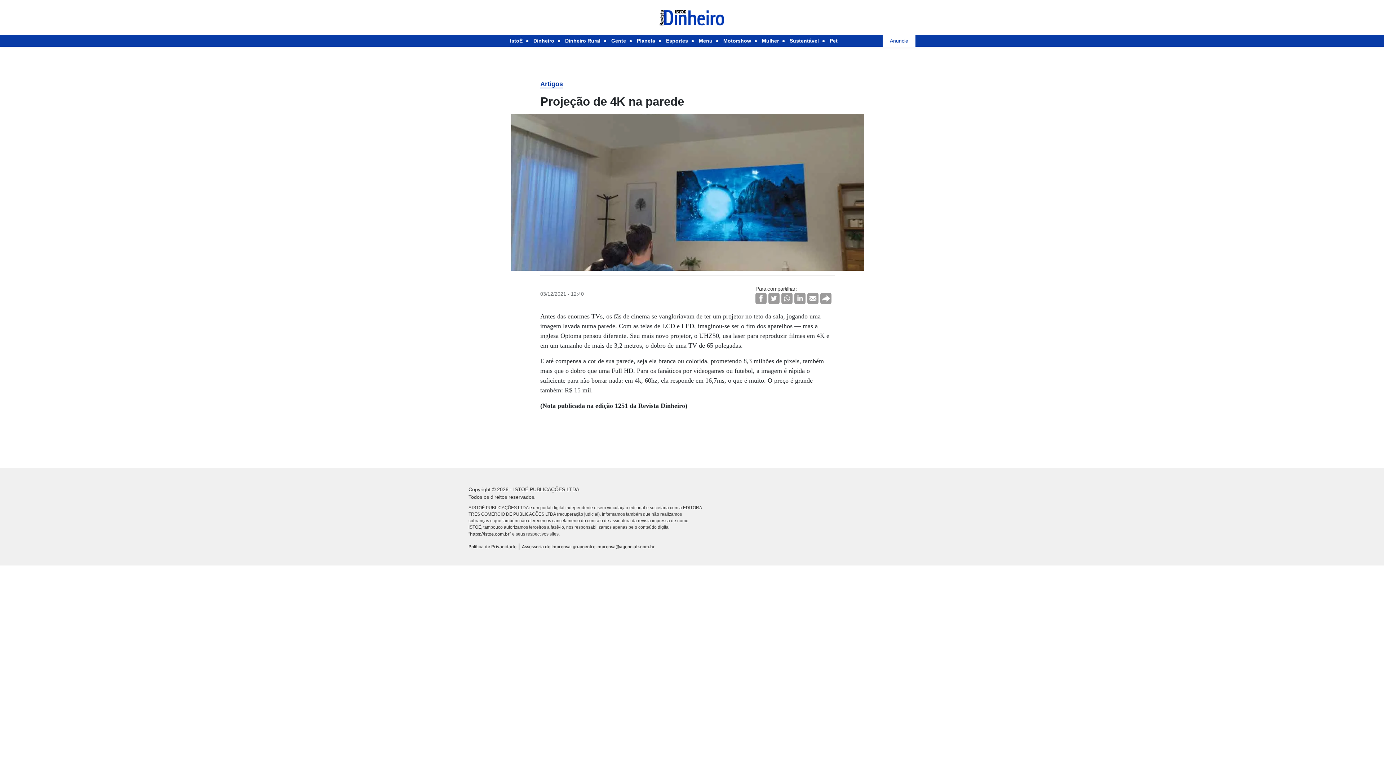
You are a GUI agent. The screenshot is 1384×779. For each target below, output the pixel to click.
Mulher (770, 41)
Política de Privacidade (492, 546)
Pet (834, 41)
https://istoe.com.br (490, 534)
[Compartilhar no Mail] (813, 298)
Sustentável (804, 41)
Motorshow (737, 41)
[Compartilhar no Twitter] (774, 298)
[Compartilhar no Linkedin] (800, 298)
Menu (706, 41)
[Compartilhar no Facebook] (761, 298)
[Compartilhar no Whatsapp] (787, 298)
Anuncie (899, 41)
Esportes (677, 41)
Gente (618, 41)
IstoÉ (516, 41)
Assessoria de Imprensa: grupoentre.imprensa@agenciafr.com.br (588, 546)
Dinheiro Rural (582, 41)
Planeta (646, 41)
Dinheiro (543, 41)
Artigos (551, 84)
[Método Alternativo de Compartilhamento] (825, 298)
